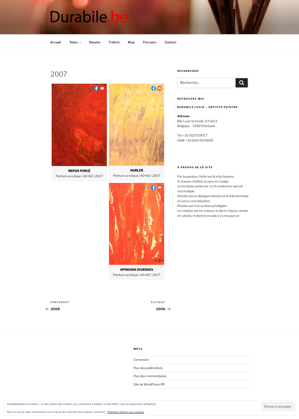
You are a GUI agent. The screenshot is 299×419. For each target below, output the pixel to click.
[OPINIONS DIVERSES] (136, 224)
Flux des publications (148, 368)
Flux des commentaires (150, 376)
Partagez (96, 88)
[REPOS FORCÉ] (79, 125)
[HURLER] (136, 125)
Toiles (73, 42)
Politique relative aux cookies (125, 412)
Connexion (141, 359)
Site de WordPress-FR (149, 384)
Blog (131, 42)
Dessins (94, 42)
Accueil (55, 42)
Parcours (149, 42)
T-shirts (114, 42)
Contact (170, 42)
